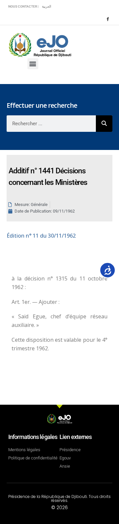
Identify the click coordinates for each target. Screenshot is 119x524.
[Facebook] (107, 18)
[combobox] (51, 123)
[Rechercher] (104, 123)
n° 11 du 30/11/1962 (41, 235)
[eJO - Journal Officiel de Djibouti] (40, 44)
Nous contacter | (23, 6)
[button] (32, 63)
